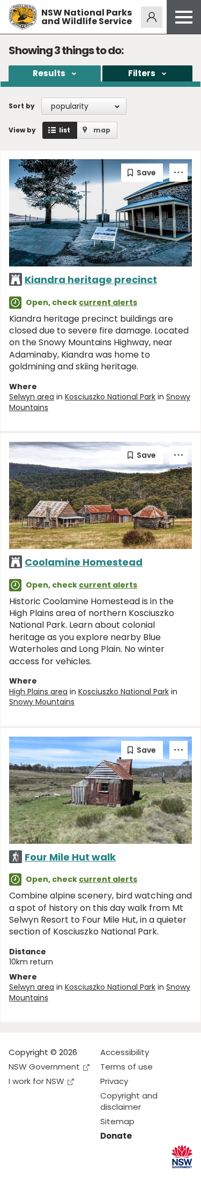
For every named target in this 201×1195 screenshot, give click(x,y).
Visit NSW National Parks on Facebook (18, 1178)
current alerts (108, 302)
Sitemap (117, 1121)
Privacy (114, 1081)
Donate (116, 1135)
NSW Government (44, 1066)
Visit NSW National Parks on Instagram (41, 1178)
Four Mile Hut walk (70, 857)
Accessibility (124, 1052)
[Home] (23, 16)
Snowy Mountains (42, 701)
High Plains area (38, 691)
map (101, 130)
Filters (141, 73)
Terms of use (126, 1066)
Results (49, 73)
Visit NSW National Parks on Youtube (65, 1178)
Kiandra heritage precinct (91, 279)
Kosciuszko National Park (110, 396)
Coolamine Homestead (84, 562)
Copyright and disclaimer (129, 1101)
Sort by (22, 105)
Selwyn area (31, 396)
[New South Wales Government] (182, 1156)
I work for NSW (36, 1081)
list (64, 130)
